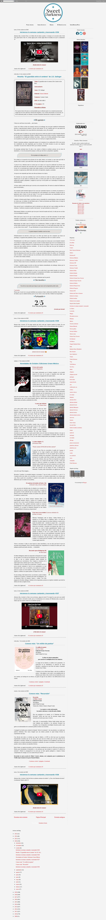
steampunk (72, 460)
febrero (18, 886)
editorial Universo (74, 410)
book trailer (72, 379)
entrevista (72, 417)
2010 (16, 914)
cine (71, 384)
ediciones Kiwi (73, 399)
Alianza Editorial (44, 93)
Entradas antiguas (59, 817)
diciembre (18, 843)
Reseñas (51, 24)
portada (71, 450)
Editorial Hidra (73, 270)
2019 (16, 892)
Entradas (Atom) (43, 823)
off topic (71, 440)
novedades (72, 437)
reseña (71, 453)
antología (72, 377)
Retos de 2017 (81, 210)
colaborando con (73, 387)
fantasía (71, 420)
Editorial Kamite (73, 273)
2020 (16, 841)
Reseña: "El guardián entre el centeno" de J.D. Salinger (39, 77)
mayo (17, 879)
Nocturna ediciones (74, 323)
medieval (72, 432)
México (71, 321)
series (71, 458)
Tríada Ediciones (73, 359)
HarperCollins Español (75, 303)
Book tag (72, 245)
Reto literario (73, 351)
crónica (71, 389)
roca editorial (73, 455)
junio (17, 877)
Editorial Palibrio (73, 283)
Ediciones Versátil (74, 268)
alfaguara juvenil (73, 374)
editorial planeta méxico (75, 415)
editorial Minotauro (74, 407)
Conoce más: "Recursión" (39, 694)
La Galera (72, 308)
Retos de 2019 (81, 207)
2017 (16, 897)
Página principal (30, 24)
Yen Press (72, 367)
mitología (72, 435)
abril (17, 882)
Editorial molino (73, 298)
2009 (16, 916)
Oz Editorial (72, 339)
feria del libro (73, 425)
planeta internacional (74, 443)
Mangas (71, 313)
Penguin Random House (75, 344)
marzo (17, 884)
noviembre (19, 845)
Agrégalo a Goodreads (44, 682)
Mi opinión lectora (74, 316)
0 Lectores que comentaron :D (35, 355)
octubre (18, 848)
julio (17, 874)
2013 (16, 906)
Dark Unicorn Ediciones (75, 250)
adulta (71, 369)
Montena (72, 318)
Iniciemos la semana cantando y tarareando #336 (39, 775)
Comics (71, 247)
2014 (16, 904)
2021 (16, 838)
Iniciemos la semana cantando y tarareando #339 (39, 32)
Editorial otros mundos (75, 301)
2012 (16, 909)
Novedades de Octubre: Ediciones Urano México (39, 364)
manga (71, 430)
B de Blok (72, 242)
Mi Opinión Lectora (61, 24)
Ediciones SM (73, 263)
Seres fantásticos (73, 354)
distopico (72, 397)
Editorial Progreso (74, 288)
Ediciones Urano (73, 265)
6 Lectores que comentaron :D (35, 313)
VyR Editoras (73, 364)
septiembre (19, 870)
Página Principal (41, 817)
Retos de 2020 (81, 206)
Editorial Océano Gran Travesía (77, 278)
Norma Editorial (73, 326)
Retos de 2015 (81, 213)
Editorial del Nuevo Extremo (76, 293)
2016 (16, 899)
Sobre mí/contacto (42, 24)
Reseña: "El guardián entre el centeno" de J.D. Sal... (28, 852)
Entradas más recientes (20, 817)
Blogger (85, 482)
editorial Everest (73, 405)
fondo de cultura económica (76, 427)
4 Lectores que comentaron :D (35, 585)
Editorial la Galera (74, 296)
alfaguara (72, 372)
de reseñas (72, 394)
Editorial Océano (73, 275)
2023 (16, 833)
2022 (16, 836)
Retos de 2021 (81, 204)
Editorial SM (73, 290)
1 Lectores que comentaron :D (35, 68)
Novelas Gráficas (73, 331)
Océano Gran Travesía (74, 336)
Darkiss (71, 252)
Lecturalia (72, 311)
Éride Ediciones (73, 463)
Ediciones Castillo (74, 260)
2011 (16, 911)
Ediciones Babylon (74, 258)
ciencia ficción (73, 382)
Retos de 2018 (81, 209)
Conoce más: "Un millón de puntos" (39, 644)
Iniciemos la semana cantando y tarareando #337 (39, 593)
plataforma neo (73, 448)
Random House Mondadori (76, 349)
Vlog (71, 361)
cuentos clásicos (73, 392)
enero (17, 889)
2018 (16, 894)
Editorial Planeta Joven (75, 285)
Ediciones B (72, 255)
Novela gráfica (73, 329)
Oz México (72, 341)
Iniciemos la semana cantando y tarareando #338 (39, 321)
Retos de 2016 (81, 212)
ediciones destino (73, 402)
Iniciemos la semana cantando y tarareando (79, 306)
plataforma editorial (74, 445)
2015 (16, 902)
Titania (71, 356)
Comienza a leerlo (33, 682)
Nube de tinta (73, 334)
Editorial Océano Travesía (75, 280)
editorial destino (73, 412)
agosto (18, 872)
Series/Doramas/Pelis (75, 24)
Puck (71, 346)
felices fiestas (73, 422)
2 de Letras (72, 240)
